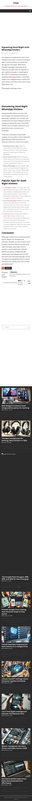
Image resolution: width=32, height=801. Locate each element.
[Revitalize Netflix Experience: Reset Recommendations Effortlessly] (16, 776)
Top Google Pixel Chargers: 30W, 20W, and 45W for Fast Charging (15, 578)
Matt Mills (15, 53)
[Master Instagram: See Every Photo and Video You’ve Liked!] (16, 743)
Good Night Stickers (9, 187)
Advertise (16, 799)
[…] (19, 587)
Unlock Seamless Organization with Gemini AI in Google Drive (15, 645)
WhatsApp (12, 77)
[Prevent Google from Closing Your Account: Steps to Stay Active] (16, 607)
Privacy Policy (19, 797)
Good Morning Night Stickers (12, 201)
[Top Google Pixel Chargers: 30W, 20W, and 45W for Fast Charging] (16, 574)
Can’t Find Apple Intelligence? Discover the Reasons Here (14, 712)
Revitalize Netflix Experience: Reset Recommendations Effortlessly (14, 781)
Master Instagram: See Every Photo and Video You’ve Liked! (14, 747)
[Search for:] (16, 327)
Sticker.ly (6, 214)
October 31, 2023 (7, 53)
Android (8, 268)
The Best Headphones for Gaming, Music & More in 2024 (14, 439)
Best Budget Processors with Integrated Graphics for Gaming (15, 407)
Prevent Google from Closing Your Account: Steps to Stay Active (14, 611)
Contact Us (24, 797)
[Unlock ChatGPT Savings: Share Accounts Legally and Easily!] (16, 676)
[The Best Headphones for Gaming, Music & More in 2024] (16, 435)
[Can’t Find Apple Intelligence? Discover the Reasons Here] (16, 709)
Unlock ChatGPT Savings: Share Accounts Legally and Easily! (15, 680)
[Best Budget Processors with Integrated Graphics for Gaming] (16, 403)
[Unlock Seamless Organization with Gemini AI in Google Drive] (16, 641)
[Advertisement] (16, 28)
